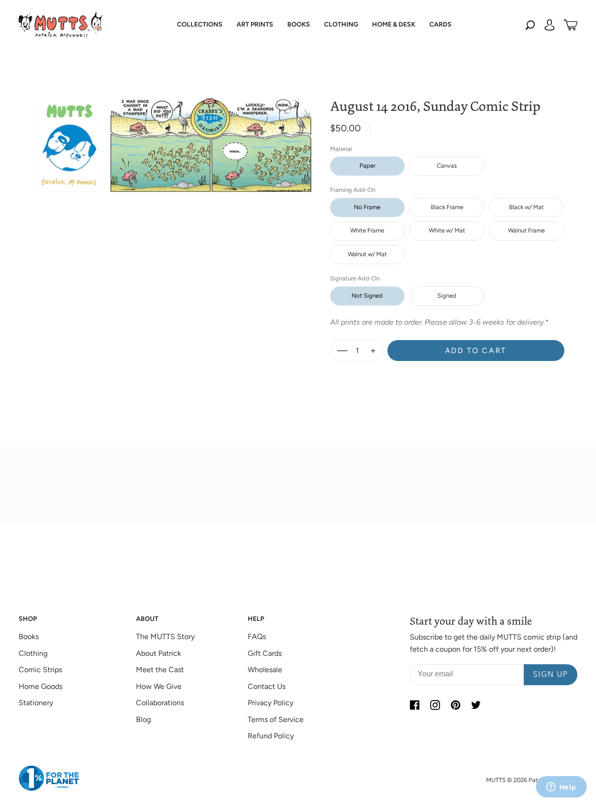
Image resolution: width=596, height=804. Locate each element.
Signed (446, 295)
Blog (143, 719)
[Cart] (570, 25)
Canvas (447, 165)
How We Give (159, 686)
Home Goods (40, 686)
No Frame (367, 207)
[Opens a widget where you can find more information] (561, 787)
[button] (200, 24)
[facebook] (414, 705)
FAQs (257, 636)
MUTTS (496, 780)
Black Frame (447, 207)
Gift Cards (265, 653)
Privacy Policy (270, 702)
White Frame (367, 230)
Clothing (33, 653)
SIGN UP (550, 675)
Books (29, 636)
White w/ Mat (447, 230)
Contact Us (266, 686)
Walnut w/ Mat (367, 254)
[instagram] (435, 705)
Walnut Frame (526, 230)
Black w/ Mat (526, 207)
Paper (367, 165)
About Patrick (158, 653)
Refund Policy (271, 735)
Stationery (36, 702)
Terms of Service (276, 719)
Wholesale (265, 669)
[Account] (549, 25)
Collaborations (160, 702)
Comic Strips (40, 669)
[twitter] (476, 705)
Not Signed (367, 295)
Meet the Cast (160, 669)
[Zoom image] (172, 137)
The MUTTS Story (165, 636)
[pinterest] (455, 705)
